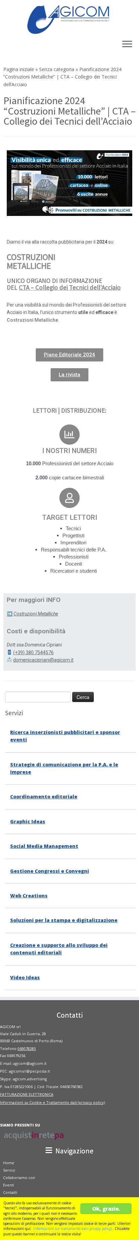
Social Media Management (44, 846)
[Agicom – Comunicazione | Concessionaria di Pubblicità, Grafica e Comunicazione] (69, 18)
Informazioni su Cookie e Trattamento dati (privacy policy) (52, 1102)
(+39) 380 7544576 (33, 652)
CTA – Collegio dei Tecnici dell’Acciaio (70, 287)
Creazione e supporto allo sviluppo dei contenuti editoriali (59, 949)
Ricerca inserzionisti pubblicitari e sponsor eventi (65, 736)
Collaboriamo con (19, 1177)
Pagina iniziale (18, 69)
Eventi (8, 1184)
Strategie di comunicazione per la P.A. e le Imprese (64, 768)
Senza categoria (56, 69)
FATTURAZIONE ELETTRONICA (26, 1094)
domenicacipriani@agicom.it (43, 660)
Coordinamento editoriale (43, 796)
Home (8, 1162)
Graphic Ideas (27, 821)
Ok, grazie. (106, 1208)
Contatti (10, 1192)
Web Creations (29, 895)
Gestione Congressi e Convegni (49, 871)
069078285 (27, 1048)
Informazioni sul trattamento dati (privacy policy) (72, 1228)
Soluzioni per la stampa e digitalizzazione (63, 920)
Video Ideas (25, 977)
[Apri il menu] (127, 44)
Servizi (9, 1170)
